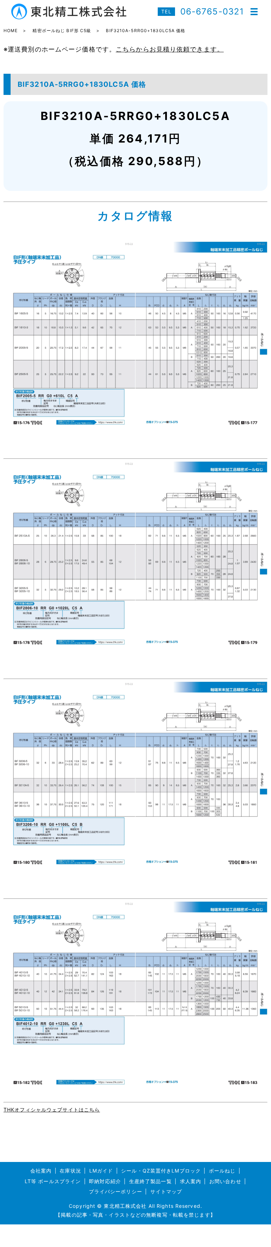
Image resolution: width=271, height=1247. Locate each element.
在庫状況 (70, 1171)
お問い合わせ (225, 1181)
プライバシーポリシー (115, 1191)
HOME (11, 30)
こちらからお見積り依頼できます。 (170, 49)
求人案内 (190, 1181)
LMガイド (101, 1171)
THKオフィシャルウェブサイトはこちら (52, 1110)
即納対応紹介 (105, 1181)
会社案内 (41, 1171)
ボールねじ (222, 1171)
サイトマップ (166, 1191)
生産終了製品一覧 (150, 1181)
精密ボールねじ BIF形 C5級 (61, 30)
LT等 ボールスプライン (53, 1181)
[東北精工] (135, 334)
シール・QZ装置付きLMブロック (161, 1171)
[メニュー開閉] (254, 11)
